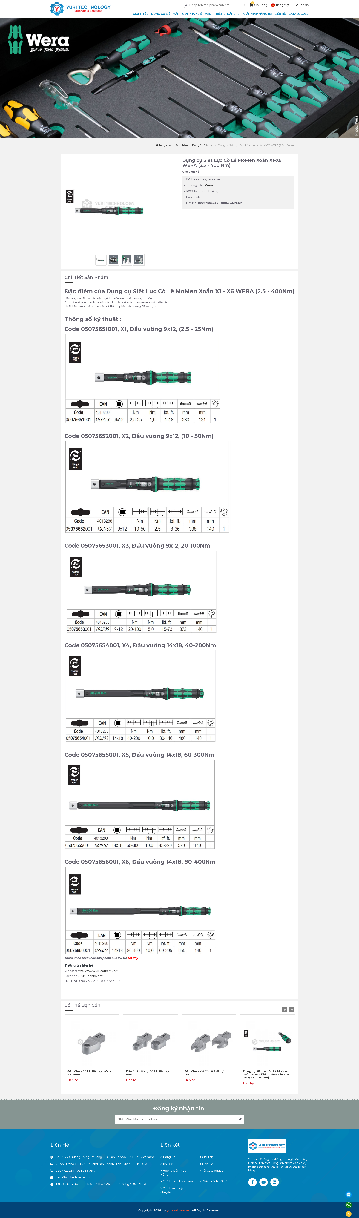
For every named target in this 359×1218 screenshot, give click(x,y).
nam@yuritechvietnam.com (76, 1177)
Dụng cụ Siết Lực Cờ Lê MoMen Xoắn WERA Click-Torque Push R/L (265, 1074)
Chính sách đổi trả (214, 1181)
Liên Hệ (207, 1164)
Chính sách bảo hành (177, 1181)
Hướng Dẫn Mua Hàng (173, 1172)
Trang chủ (164, 145)
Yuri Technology (91, 976)
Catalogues (298, 14)
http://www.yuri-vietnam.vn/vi (98, 971)
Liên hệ (280, 14)
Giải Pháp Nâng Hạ (257, 14)
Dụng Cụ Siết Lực (203, 145)
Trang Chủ (169, 1157)
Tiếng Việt (282, 5)
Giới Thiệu (208, 1157)
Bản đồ (303, 5)
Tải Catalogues (212, 1170)
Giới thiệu (140, 14)
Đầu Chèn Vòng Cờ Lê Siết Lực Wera (89, 1072)
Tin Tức (167, 1164)
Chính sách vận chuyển (172, 1190)
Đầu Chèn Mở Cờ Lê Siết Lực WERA (146, 1072)
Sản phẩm (181, 145)
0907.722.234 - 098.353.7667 (75, 1170)
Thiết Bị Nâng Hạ (227, 14)
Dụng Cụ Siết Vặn (165, 14)
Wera (209, 185)
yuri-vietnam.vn (178, 1210)
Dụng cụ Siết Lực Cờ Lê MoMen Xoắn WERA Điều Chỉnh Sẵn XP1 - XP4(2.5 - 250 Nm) (208, 1074)
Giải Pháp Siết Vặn (196, 14)
